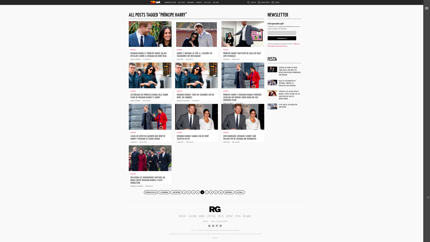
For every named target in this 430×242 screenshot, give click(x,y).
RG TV (221, 216)
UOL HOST (181, 2)
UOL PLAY (207, 2)
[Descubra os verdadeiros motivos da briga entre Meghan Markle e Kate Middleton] (150, 170)
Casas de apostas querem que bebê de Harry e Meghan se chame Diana (147, 137)
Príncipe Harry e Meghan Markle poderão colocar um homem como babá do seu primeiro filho (242, 97)
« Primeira (164, 192)
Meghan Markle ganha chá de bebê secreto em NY (193, 137)
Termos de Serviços (281, 46)
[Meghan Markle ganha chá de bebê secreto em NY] (196, 129)
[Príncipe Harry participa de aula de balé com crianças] (242, 46)
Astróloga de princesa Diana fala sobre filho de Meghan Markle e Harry (149, 96)
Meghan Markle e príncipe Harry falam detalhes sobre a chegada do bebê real (148, 54)
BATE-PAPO (265, 2)
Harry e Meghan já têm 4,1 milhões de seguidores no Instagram (194, 54)
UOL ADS (216, 2)
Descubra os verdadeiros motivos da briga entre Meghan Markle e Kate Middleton (147, 180)
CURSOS (199, 2)
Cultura (192, 216)
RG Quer (247, 216)
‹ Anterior (176, 192)
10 (220, 192)
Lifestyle (211, 216)
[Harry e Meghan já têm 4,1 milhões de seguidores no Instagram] (196, 46)
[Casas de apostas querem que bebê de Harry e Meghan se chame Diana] (150, 129)
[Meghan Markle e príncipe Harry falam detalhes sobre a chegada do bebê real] (150, 46)
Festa (238, 216)
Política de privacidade (219, 221)
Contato (205, 221)
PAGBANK (190, 2)
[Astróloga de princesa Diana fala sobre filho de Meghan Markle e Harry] (150, 87)
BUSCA (253, 2)
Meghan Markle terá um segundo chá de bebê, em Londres (195, 96)
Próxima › (229, 192)
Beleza (182, 216)
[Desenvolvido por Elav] (215, 239)
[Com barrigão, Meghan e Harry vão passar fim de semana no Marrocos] (242, 129)
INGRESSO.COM (170, 2)
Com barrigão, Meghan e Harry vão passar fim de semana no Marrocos (239, 137)
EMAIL (277, 2)
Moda (201, 216)
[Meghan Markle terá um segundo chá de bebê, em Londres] (196, 87)
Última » (239, 192)
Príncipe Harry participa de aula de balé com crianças (242, 54)
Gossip (229, 216)
